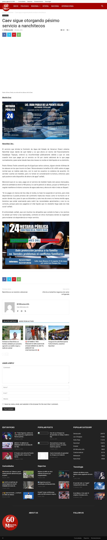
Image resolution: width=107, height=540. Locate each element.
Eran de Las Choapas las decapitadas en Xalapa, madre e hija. (59, 434)
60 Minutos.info (8, 30)
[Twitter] (9, 35)
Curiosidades (21, 1)
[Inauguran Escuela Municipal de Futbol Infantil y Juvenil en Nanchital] (58, 333)
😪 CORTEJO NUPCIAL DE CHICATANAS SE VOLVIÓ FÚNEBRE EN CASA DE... (9, 484)
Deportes (29, 1)
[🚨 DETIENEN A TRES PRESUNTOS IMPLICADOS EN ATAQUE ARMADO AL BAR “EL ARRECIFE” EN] (35, 333)
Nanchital (10, 12)
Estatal (46, 6)
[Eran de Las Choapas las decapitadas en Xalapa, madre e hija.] (43, 435)
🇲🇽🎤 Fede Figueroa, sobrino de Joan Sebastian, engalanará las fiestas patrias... (23, 434)
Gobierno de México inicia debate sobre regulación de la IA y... (82, 474)
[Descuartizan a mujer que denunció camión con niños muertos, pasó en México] (43, 445)
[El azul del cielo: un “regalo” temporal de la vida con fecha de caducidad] (99, 485)
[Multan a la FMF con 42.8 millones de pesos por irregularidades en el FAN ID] (64, 474)
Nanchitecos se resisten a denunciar (15, 292)
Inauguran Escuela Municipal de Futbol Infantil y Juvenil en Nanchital (58, 344)
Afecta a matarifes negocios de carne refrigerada (56, 293)
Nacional (55, 6)
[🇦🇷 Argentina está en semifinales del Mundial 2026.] (64, 485)
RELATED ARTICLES (10, 321)
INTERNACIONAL (68, 6)
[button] (102, 6)
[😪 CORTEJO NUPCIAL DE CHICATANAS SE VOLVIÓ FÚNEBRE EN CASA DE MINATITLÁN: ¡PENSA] (28, 485)
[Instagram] (22, 311)
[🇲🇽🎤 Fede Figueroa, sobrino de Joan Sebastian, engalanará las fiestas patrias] (7, 435)
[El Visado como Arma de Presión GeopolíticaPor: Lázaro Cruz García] (7, 455)
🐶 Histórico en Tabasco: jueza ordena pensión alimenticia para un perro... (11, 473)
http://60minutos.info (23, 307)
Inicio (15, 6)
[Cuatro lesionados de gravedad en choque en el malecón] (43, 455)
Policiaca (25, 6)
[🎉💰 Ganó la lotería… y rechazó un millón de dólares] (28, 495)
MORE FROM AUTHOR (26, 321)
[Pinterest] (14, 35)
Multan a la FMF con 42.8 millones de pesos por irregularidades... (45, 473)
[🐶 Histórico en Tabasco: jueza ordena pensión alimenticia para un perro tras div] (28, 474)
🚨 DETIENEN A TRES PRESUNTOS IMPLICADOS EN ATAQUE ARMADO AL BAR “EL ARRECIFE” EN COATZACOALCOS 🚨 (34, 346)
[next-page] (7, 354)
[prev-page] (3, 354)
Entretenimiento (38, 1)
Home (4, 12)
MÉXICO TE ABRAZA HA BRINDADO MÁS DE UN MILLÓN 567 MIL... (23, 445)
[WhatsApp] (19, 35)
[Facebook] (4, 35)
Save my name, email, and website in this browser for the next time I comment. (31, 404)
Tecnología (48, 1)
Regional (35, 6)
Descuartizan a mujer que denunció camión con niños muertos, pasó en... (58, 445)
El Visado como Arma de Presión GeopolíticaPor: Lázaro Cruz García (24, 455)
